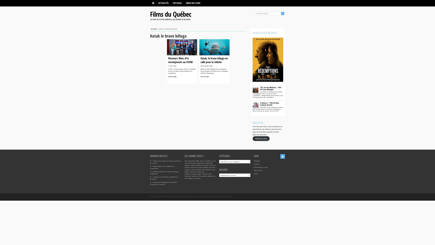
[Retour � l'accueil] (153, 3)
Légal (256, 174)
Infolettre (257, 161)
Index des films (193, 3)
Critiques (177, 3)
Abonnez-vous (261, 139)
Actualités (163, 3)
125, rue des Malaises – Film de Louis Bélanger (270, 88)
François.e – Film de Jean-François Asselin (269, 104)
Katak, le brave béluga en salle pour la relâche (214, 60)
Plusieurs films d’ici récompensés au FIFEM (180, 60)
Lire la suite (172, 76)
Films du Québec (170, 14)
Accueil (154, 29)
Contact (256, 164)
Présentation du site (261, 167)
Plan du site (258, 170)
